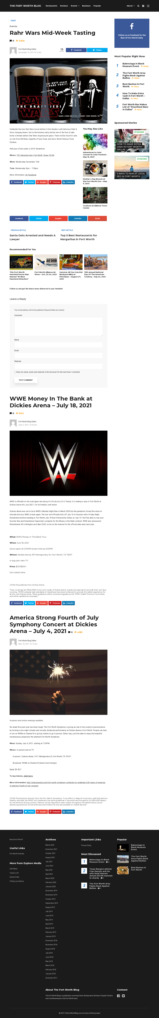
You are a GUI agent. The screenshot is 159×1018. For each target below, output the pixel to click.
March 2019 (50, 928)
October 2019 (51, 899)
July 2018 (49, 953)
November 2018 (51, 945)
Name (17, 340)
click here (28, 776)
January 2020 (51, 886)
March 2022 (50, 845)
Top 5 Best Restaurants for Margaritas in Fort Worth (78, 237)
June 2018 (49, 957)
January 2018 (51, 974)
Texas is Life (14, 873)
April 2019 (49, 924)
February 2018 (51, 970)
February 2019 (51, 932)
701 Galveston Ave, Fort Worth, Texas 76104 (35, 155)
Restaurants (51, 6)
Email (17, 350)
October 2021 (51, 853)
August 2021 (50, 857)
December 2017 (51, 978)
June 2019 (49, 916)
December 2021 (51, 849)
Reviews (64, 6)
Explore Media (89, 1013)
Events (74, 6)
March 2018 (50, 965)
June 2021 (49, 866)
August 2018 (50, 949)
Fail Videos (13, 869)
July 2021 (49, 862)
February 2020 (51, 882)
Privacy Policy (86, 845)
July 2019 (49, 911)
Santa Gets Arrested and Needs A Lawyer (33, 237)
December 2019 (51, 891)
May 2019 (49, 920)
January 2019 (51, 936)
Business (86, 6)
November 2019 (51, 895)
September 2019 (52, 903)
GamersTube (14, 877)
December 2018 (51, 940)
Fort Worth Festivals (17, 854)
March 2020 (50, 878)
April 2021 (49, 874)
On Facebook (30, 175)
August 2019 (50, 907)
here (23, 572)
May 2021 (49, 870)
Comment (18, 315)
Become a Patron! (16, 839)
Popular (97, 6)
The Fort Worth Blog (25, 5)
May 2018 (49, 961)
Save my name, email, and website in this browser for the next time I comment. (48, 372)
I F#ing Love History (17, 881)
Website (17, 361)
